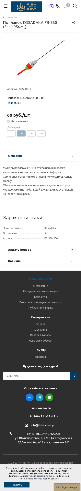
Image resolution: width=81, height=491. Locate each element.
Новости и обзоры (40, 340)
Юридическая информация (40, 291)
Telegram (39, 397)
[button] (67, 487)
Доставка (40, 329)
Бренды (40, 356)
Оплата (40, 324)
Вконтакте (30, 397)
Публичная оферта (41, 307)
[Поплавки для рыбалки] (40, 57)
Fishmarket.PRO (40, 279)
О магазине (40, 286)
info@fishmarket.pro (43, 425)
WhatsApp (49, 397)
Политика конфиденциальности (40, 302)
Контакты (40, 296)
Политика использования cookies (41, 478)
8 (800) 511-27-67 (42, 416)
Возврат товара (40, 335)
